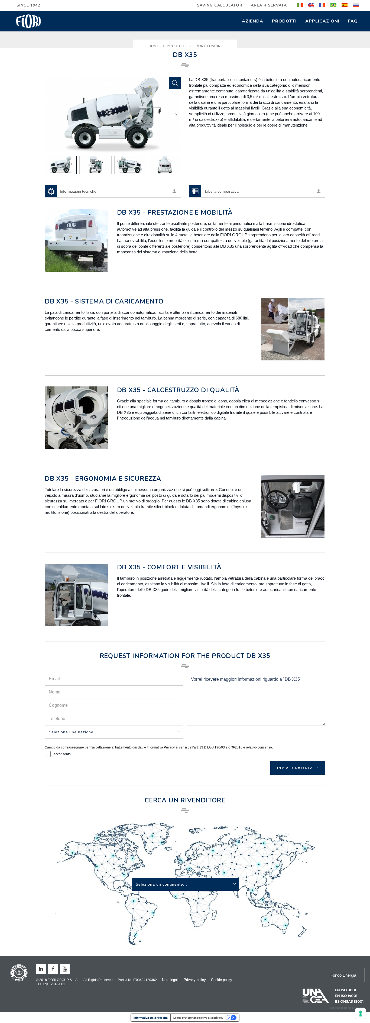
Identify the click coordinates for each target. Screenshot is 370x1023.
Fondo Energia (343, 975)
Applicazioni (322, 21)
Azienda (252, 21)
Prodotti (284, 21)
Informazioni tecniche (78, 191)
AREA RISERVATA (269, 5)
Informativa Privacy (161, 747)
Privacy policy (195, 980)
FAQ (353, 21)
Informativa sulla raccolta (151, 1017)
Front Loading (208, 46)
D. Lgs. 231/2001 (51, 984)
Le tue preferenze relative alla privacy (198, 1017)
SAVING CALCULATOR (219, 5)
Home (153, 46)
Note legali (170, 980)
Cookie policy (221, 980)
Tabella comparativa (221, 191)
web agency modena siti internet (347, 1007)
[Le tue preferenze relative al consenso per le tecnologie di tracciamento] (360, 1013)
